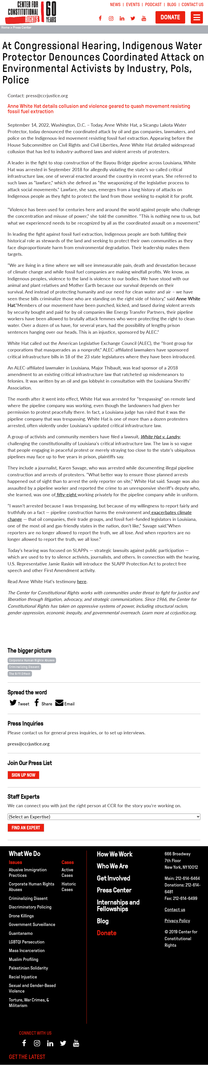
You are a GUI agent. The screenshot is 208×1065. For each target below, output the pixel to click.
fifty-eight (67, 494)
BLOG (171, 4)
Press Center (22, 27)
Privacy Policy (177, 920)
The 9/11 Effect (19, 674)
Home (5, 27)
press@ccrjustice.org (28, 743)
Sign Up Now (23, 775)
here (81, 581)
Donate (170, 17)
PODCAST (153, 4)
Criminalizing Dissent (24, 667)
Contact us (175, 909)
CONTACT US (192, 4)
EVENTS (133, 4)
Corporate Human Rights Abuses (32, 660)
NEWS (115, 4)
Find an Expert (26, 827)
